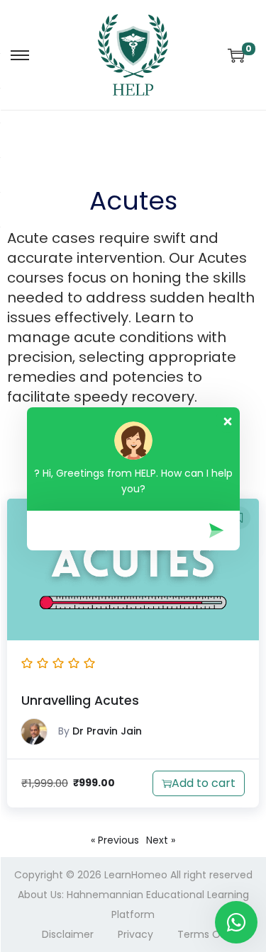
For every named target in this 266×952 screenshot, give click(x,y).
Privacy (135, 934)
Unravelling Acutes (80, 700)
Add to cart (203, 783)
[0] (236, 55)
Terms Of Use (211, 934)
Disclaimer (68, 934)
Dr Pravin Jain (107, 731)
